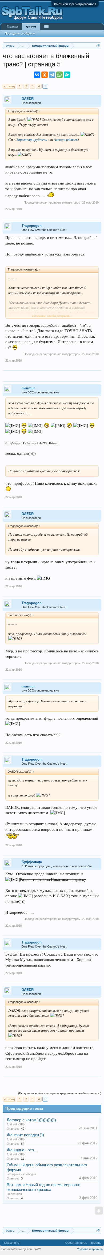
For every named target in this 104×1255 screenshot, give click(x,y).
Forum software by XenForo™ (21, 1249)
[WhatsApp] (59, 75)
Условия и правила (90, 1249)
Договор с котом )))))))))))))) (31, 1120)
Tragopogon (32, 226)
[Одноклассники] (44, 75)
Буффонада (32, 862)
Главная (12, 26)
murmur (28, 388)
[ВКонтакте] (37, 75)
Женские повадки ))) (25, 1135)
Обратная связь (76, 1242)
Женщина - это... (22, 1150)
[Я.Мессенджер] (67, 75)
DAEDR (28, 99)
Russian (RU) (12, 1242)
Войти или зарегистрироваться (75, 4)
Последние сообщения (20, 33)
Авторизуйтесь (66, 139)
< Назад (9, 86)
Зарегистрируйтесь (32, 139)
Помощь (95, 1242)
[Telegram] (52, 75)
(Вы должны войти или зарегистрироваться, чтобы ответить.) (59, 1093)
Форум (31, 26)
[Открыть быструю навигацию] (98, 45)
